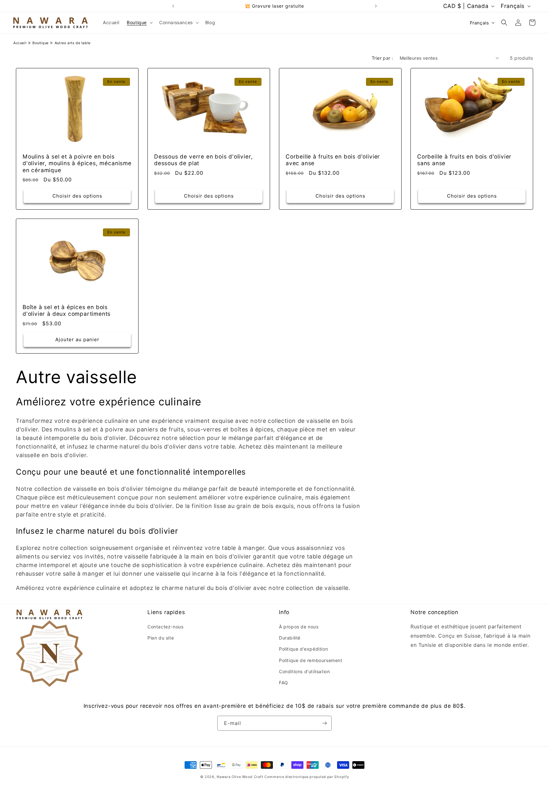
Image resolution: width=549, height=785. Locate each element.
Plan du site (160, 637)
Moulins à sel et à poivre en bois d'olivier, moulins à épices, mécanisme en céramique (77, 163)
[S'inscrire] (324, 723)
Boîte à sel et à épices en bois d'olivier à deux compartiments (67, 310)
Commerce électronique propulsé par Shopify (306, 777)
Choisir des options (77, 196)
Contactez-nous (165, 626)
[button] (139, 22)
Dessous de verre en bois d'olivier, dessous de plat (203, 159)
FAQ (283, 682)
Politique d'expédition (303, 649)
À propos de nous (299, 626)
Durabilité (290, 637)
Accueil (19, 43)
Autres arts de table (73, 43)
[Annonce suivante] (376, 6)
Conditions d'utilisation (304, 671)
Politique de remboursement (310, 660)
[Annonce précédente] (173, 6)
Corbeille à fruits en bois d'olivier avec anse (333, 159)
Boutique (40, 43)
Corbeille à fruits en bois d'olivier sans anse (464, 159)
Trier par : (382, 58)
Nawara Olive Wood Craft (240, 777)
